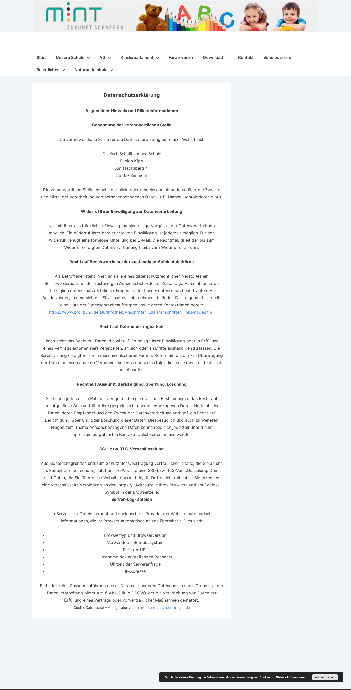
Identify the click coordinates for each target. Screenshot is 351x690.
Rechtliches (47, 69)
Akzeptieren (325, 677)
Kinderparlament (137, 57)
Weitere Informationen (291, 677)
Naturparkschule (91, 69)
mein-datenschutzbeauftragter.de (162, 607)
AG (102, 57)
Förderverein (181, 57)
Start (41, 57)
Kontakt (246, 57)
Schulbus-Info (277, 57)
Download (213, 57)
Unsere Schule (70, 57)
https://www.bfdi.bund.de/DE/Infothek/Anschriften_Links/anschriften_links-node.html (131, 312)
